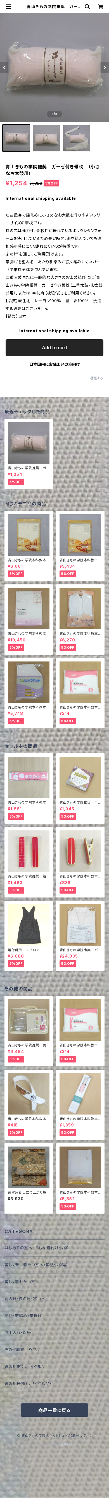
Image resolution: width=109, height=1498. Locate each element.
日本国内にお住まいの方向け (54, 364)
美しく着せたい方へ (21, 1281)
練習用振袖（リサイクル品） (28, 1383)
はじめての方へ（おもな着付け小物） (36, 1247)
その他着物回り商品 (22, 1349)
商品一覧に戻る (54, 1410)
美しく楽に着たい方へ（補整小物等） (36, 1264)
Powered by (48, 1444)
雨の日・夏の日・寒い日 (24, 1298)
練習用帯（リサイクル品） (26, 1366)
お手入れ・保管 (17, 1332)
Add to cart (54, 347)
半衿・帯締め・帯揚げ (23, 1315)
